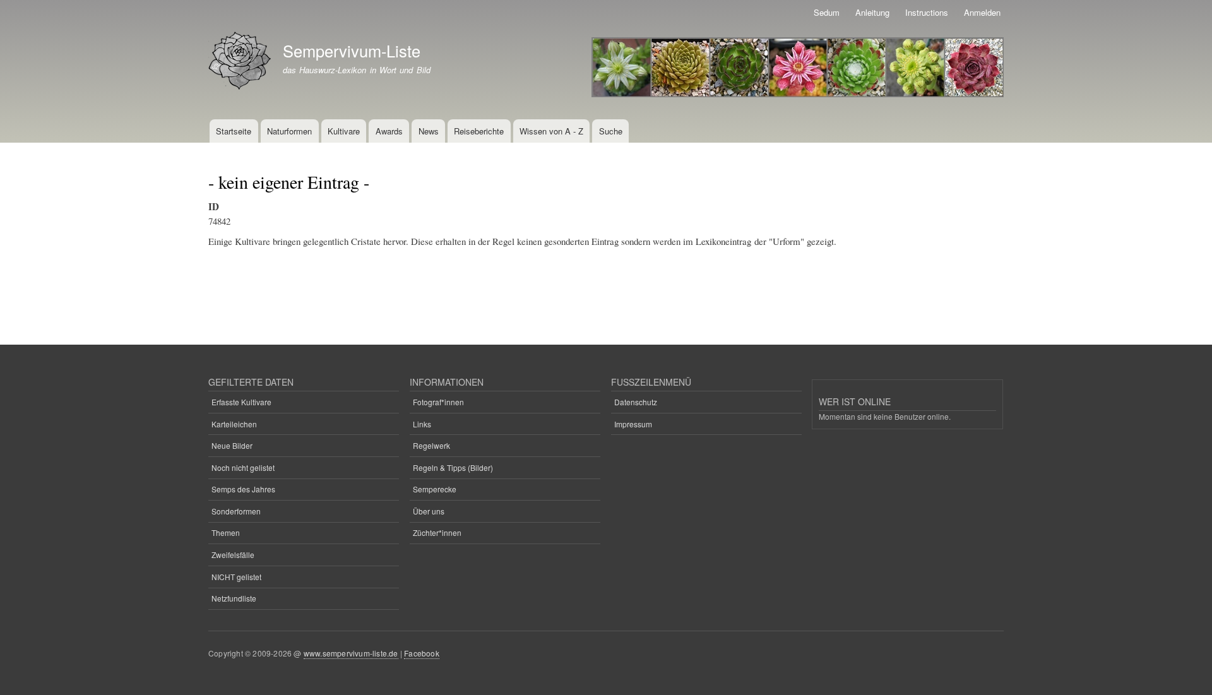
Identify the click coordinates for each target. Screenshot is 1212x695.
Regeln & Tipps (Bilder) (453, 467)
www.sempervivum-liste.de (351, 653)
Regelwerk (431, 445)
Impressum (633, 424)
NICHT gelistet (236, 576)
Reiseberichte (479, 131)
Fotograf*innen (438, 401)
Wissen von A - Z (551, 131)
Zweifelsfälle (232, 554)
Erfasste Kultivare (241, 401)
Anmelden (982, 12)
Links (422, 424)
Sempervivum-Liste (351, 50)
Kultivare (344, 131)
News (429, 131)
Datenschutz (635, 401)
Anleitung (872, 12)
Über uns (428, 511)
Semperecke (434, 489)
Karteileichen (234, 424)
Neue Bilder (231, 445)
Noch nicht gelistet (243, 467)
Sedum (827, 12)
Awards (389, 131)
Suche (610, 131)
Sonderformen (236, 511)
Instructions (926, 12)
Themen (225, 532)
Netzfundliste (233, 598)
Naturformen (289, 131)
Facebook (421, 653)
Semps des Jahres (243, 489)
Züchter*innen (437, 532)
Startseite (233, 131)
